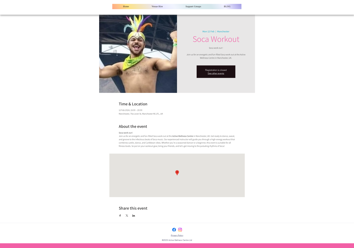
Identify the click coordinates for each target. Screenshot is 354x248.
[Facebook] (174, 229)
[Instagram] (180, 229)
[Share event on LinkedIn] (133, 215)
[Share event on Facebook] (120, 215)
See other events (216, 73)
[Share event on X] (127, 215)
